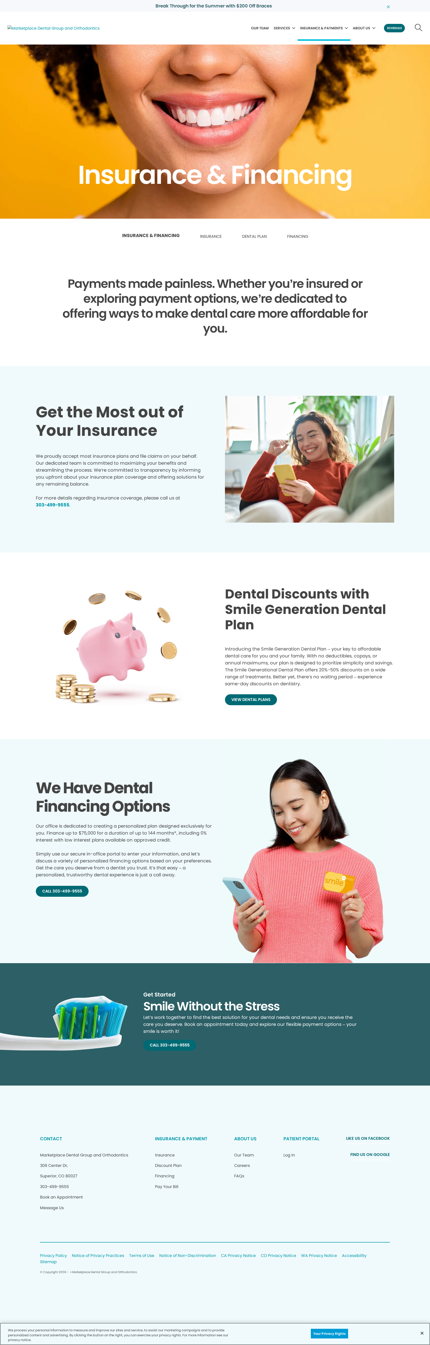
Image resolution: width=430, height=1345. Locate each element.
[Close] (422, 1333)
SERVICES (282, 28)
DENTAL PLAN (254, 236)
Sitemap (48, 1262)
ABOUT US (361, 28)
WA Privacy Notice (319, 1255)
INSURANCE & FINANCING (151, 236)
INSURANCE (211, 236)
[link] (151, 237)
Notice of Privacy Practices (98, 1255)
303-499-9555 (52, 505)
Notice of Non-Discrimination (187, 1255)
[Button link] (419, 28)
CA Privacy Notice (238, 1255)
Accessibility (354, 1255)
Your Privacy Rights (329, 1333)
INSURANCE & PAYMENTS (321, 28)
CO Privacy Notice (278, 1255)
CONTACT (51, 1139)
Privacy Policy (53, 1255)
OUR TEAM (260, 28)
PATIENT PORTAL (301, 1139)
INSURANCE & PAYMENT (181, 1139)
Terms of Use (141, 1255)
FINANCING (297, 236)
